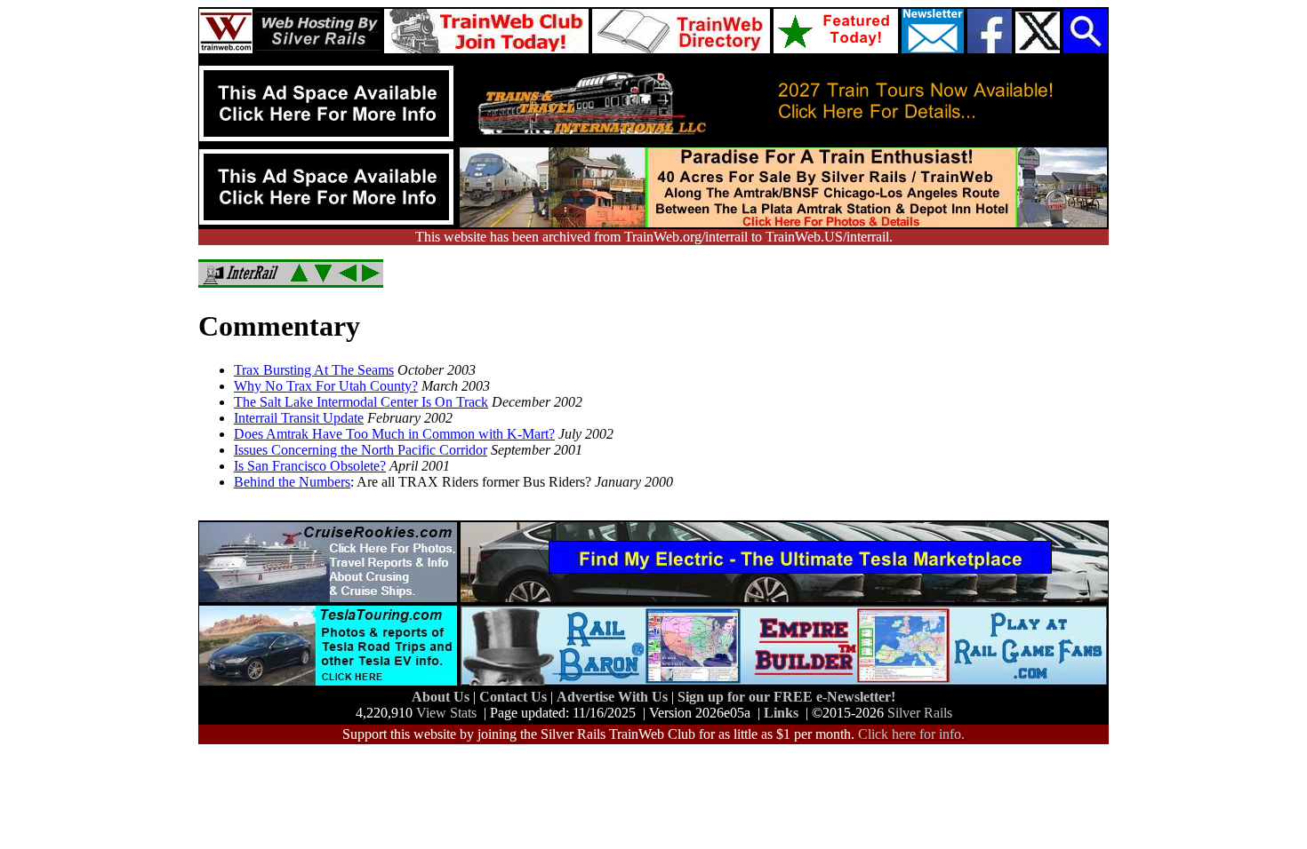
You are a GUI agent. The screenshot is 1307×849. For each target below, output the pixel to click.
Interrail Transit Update (299, 417)
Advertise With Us (614, 696)
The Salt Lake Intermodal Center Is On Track (361, 401)
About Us (442, 696)
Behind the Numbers (292, 481)
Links (781, 712)
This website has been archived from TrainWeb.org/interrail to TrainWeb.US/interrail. (654, 236)
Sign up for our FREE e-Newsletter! (786, 696)
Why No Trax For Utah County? (326, 385)
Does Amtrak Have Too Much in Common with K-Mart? (394, 433)
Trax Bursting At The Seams (314, 369)
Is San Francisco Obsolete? (310, 465)
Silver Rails (919, 712)
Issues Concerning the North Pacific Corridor (360, 449)
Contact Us (514, 696)
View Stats (446, 712)
